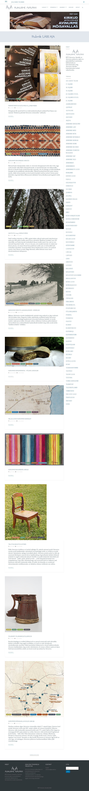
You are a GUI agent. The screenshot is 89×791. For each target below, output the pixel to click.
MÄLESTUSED (70, 272)
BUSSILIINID (69, 173)
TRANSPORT (70, 384)
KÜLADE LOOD (52, 714)
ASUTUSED (69, 117)
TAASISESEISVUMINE (72, 368)
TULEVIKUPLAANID (71, 387)
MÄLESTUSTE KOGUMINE (73, 275)
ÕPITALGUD (69, 298)
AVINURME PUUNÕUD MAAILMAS (72, 151)
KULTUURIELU (70, 242)
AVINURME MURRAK (72, 140)
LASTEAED (69, 255)
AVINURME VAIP (70, 156)
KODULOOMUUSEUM (72, 219)
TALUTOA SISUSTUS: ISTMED (17, 544)
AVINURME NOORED (72, 147)
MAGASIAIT (69, 268)
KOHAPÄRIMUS (70, 222)
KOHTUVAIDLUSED (71, 225)
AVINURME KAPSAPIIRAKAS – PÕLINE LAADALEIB (23, 370)
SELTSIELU (69, 354)
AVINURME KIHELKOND (73, 124)
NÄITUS (68, 292)
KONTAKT (78, 7)
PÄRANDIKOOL (53, 7)
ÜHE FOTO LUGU (71, 394)
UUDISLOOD (71, 7)
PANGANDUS (70, 301)
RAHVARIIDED (34, 153)
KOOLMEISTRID (70, 235)
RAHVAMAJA (70, 331)
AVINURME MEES (24, 303)
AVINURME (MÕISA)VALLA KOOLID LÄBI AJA (21, 721)
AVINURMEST (62, 7)
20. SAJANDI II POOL (72, 97)
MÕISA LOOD (70, 282)
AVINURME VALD (26, 714)
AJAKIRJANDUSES (10, 303)
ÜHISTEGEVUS (70, 397)
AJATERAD (8, 153)
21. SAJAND (69, 100)
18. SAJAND (69, 87)
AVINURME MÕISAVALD (11, 98)
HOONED (14, 226)
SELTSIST (68, 358)
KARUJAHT (69, 206)
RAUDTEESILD (70, 348)
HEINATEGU (69, 186)
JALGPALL (69, 196)
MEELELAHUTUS (71, 278)
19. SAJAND (69, 91)
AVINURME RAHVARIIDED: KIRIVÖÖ (18, 160)
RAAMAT (23, 98)
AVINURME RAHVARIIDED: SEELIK (18, 469)
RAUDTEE (69, 341)
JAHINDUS (69, 192)
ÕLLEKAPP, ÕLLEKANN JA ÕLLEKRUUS (20, 636)
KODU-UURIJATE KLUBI (73, 216)
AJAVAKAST (44, 7)
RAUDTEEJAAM (70, 344)
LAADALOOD (31, 303)
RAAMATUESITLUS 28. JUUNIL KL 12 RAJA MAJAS (22, 105)
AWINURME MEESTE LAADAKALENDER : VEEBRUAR (24, 310)
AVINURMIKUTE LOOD (73, 169)
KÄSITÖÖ (22, 153)
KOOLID (39, 714)
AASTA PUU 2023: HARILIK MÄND (18, 233)
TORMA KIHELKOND (42, 153)
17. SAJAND (69, 84)
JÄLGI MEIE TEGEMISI (17, 2)
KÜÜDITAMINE (70, 245)
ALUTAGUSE (69, 110)
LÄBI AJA (18, 98)
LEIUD (67, 258)
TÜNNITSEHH (27, 629)
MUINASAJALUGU (71, 285)
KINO (67, 212)
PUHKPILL (69, 315)
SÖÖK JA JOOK (29, 363)
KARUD (68, 202)
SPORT (68, 364)
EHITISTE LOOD (70, 176)
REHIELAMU (34, 537)
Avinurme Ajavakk (18, 107)
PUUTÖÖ (31, 226)
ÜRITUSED (69, 401)
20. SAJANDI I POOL (72, 94)
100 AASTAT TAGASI (72, 81)
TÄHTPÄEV (69, 371)
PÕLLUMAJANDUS (71, 311)
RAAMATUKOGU (71, 328)
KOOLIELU (45, 714)
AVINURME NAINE (16, 153)
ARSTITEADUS (70, 114)
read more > (11, 116)
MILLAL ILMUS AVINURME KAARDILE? (19, 419)
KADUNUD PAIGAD (71, 199)
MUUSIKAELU (70, 288)
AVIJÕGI (68, 120)
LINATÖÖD (69, 262)
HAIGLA (68, 179)
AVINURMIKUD (70, 166)
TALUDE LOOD (41, 537)
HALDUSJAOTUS (71, 182)
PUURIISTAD (26, 226)
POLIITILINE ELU (71, 308)
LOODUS (68, 265)
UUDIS (29, 98)
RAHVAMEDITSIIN (71, 335)
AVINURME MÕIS (71, 134)
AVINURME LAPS (71, 127)
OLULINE (68, 295)
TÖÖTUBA (35, 363)
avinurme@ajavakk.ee (51, 769)
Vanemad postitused (34, 754)
